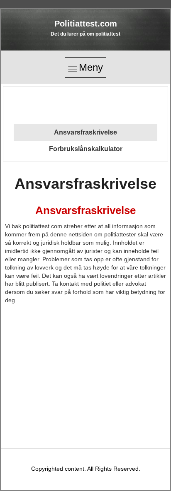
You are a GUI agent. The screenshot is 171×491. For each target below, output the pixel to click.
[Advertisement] (85, 103)
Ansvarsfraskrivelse (85, 132)
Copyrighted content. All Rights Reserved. (85, 468)
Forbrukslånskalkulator (85, 148)
